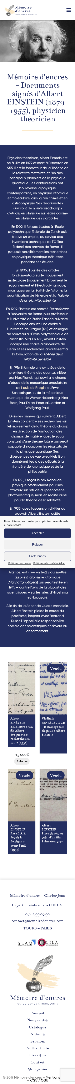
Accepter (37, 533)
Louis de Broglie (33, 388)
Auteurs (37, 1034)
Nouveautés (37, 1020)
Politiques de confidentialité (49, 563)
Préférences (37, 556)
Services (37, 1041)
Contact (37, 1062)
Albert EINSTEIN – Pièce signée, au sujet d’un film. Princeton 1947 (52, 833)
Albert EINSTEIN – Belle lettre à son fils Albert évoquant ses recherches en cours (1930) (21, 730)
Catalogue (37, 1027)
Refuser (37, 544)
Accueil (37, 1013)
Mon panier (38, 1069)
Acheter (22, 761)
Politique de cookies (19, 563)
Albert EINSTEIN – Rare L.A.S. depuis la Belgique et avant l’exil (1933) (18, 837)
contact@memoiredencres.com (37, 921)
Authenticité (37, 1048)
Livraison (37, 1055)
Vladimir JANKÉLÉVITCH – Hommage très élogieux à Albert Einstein (53, 727)
